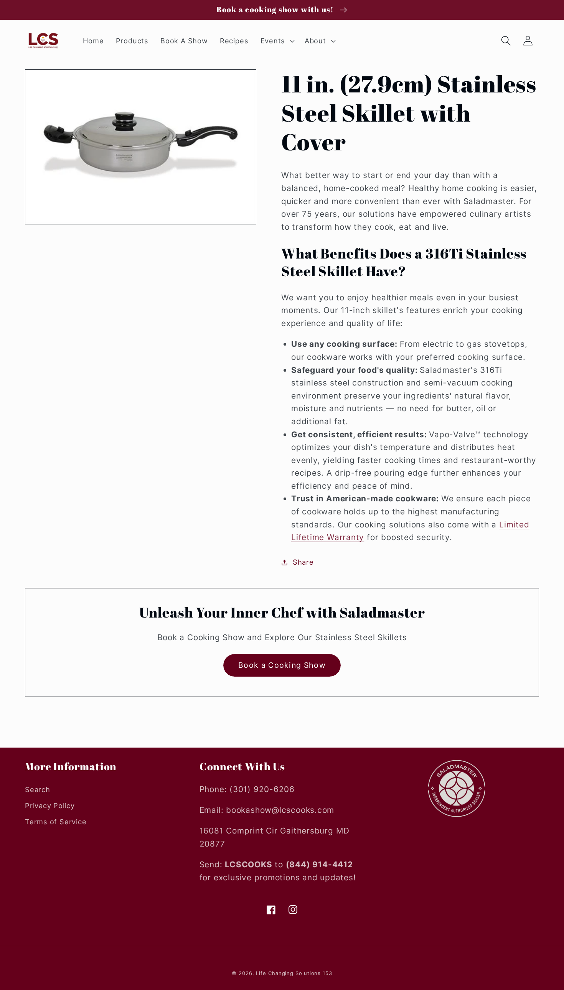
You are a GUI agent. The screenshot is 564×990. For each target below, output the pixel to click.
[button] (276, 41)
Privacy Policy (50, 805)
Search (37, 789)
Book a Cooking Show (282, 665)
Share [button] (303, 562)
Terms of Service (55, 821)
